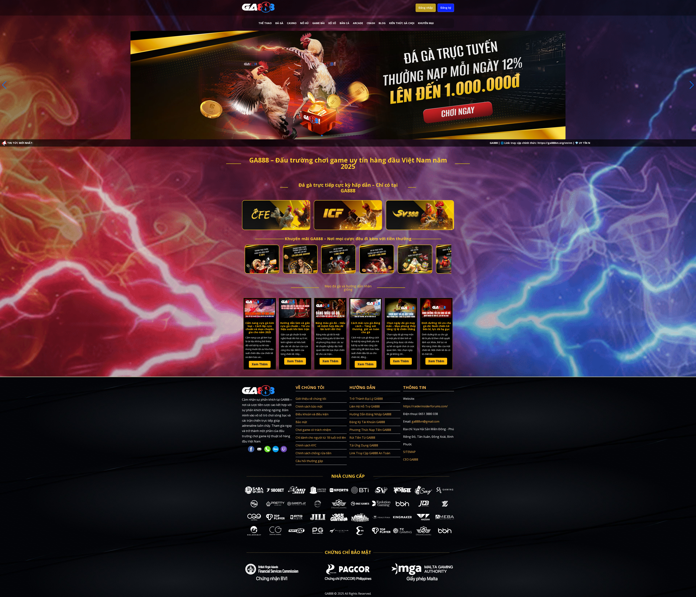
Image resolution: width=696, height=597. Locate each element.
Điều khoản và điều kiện (312, 414)
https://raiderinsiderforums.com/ (425, 406)
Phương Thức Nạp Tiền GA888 (370, 430)
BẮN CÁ (344, 23)
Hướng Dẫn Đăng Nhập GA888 (370, 414)
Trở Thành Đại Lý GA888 (366, 399)
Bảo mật (301, 422)
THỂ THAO (265, 23)
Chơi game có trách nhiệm (313, 430)
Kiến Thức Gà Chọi (401, 23)
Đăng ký (445, 7)
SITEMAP (409, 452)
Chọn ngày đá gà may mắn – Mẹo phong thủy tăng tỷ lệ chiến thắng (401, 326)
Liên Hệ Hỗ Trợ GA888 (364, 406)
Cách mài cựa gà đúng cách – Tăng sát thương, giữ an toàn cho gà (365, 327)
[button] (319, 135)
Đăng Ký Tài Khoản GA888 (367, 422)
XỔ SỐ (332, 23)
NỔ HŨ (304, 23)
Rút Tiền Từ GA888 (362, 438)
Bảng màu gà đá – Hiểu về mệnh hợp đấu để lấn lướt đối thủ (330, 326)
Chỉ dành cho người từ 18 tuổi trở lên (321, 438)
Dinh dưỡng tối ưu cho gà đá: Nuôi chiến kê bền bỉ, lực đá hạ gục (436, 326)
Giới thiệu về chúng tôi (311, 399)
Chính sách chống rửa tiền (313, 453)
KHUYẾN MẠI (426, 23)
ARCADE (358, 23)
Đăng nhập (426, 7)
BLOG (382, 23)
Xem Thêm (260, 364)
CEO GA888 (410, 459)
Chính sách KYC (306, 445)
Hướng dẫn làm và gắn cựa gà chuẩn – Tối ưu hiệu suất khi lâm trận (295, 326)
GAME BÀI (318, 23)
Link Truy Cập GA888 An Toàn (369, 453)
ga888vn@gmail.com (425, 421)
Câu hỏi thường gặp (309, 461)
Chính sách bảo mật (309, 406)
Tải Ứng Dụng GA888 (363, 445)
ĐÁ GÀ (279, 23)
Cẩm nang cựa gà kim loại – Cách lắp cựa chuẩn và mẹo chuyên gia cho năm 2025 (259, 327)
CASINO (292, 23)
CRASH (371, 23)
